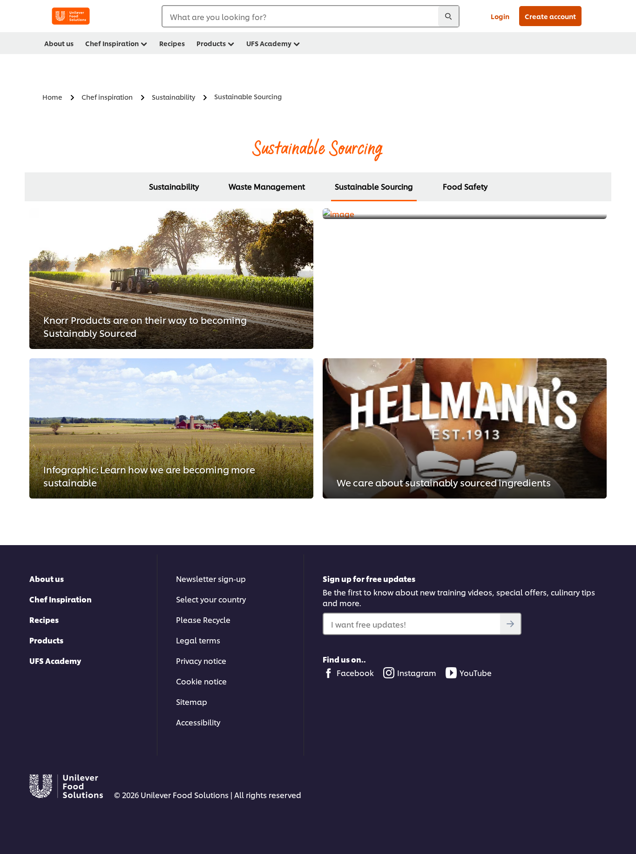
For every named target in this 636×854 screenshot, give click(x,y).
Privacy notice (201, 660)
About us (46, 578)
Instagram (416, 672)
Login (500, 16)
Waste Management (267, 186)
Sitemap (191, 701)
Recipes (44, 619)
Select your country (211, 599)
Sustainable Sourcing (374, 186)
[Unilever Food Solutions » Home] (71, 16)
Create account (550, 16)
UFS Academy (55, 660)
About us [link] (59, 43)
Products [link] (211, 43)
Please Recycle (203, 619)
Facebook (355, 672)
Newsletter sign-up (211, 578)
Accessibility (198, 722)
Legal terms (198, 640)
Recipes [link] (172, 43)
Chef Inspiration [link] (112, 43)
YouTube (476, 672)
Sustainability (174, 186)
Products (46, 640)
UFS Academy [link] (268, 43)
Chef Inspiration (60, 599)
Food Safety (465, 186)
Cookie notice (201, 681)
